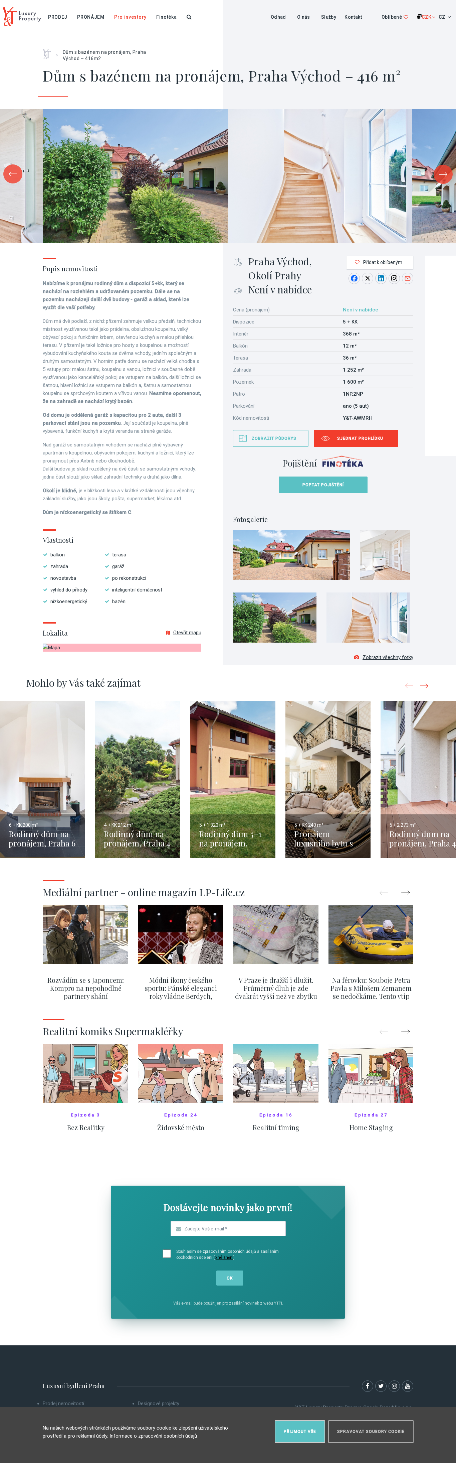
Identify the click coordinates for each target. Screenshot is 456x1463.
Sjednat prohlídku (360, 438)
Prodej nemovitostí (63, 1404)
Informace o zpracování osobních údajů (153, 1436)
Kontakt (353, 17)
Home (49, 51)
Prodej (57, 17)
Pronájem (90, 17)
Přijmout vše (300, 1431)
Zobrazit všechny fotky (388, 657)
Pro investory (130, 17)
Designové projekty (158, 1404)
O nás (303, 17)
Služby (328, 17)
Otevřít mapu (187, 633)
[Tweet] (367, 278)
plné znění (224, 1257)
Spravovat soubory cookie (371, 1431)
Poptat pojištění (323, 485)
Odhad (278, 17)
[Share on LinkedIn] (381, 278)
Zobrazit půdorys (274, 438)
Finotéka (166, 17)
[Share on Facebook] (354, 278)
